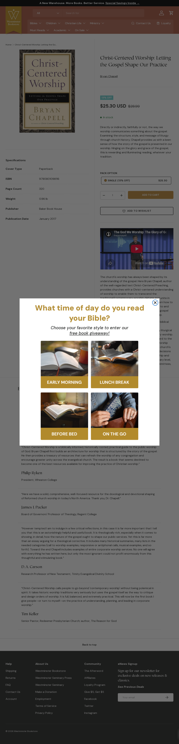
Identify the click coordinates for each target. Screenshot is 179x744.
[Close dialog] (155, 302)
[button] (64, 364)
